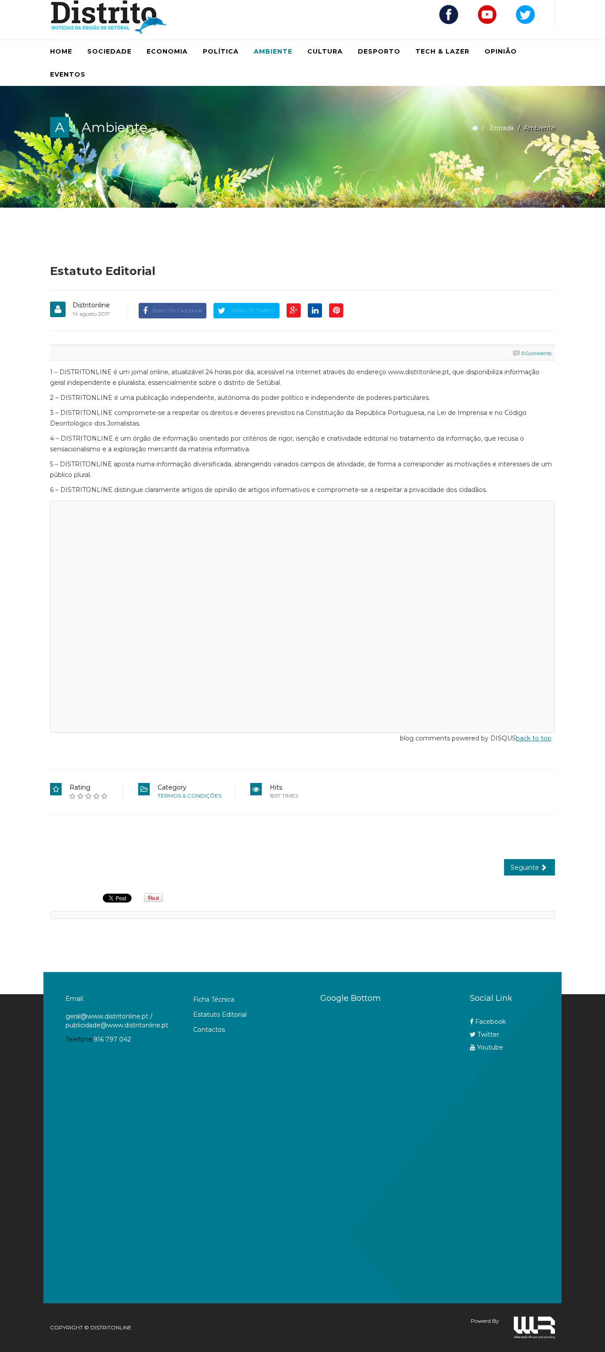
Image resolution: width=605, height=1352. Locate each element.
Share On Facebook (177, 310)
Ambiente (273, 51)
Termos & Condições (189, 795)
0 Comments (536, 353)
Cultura (325, 51)
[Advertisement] (377, 1148)
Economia (167, 51)
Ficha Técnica (213, 999)
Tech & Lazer (442, 51)
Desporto (379, 51)
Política (221, 51)
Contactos (209, 1030)
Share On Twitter (252, 310)
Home (61, 51)
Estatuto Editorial (220, 1015)
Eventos (67, 74)
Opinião (501, 51)
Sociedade (109, 51)
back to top (533, 738)
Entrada (502, 128)
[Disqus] (302, 615)
